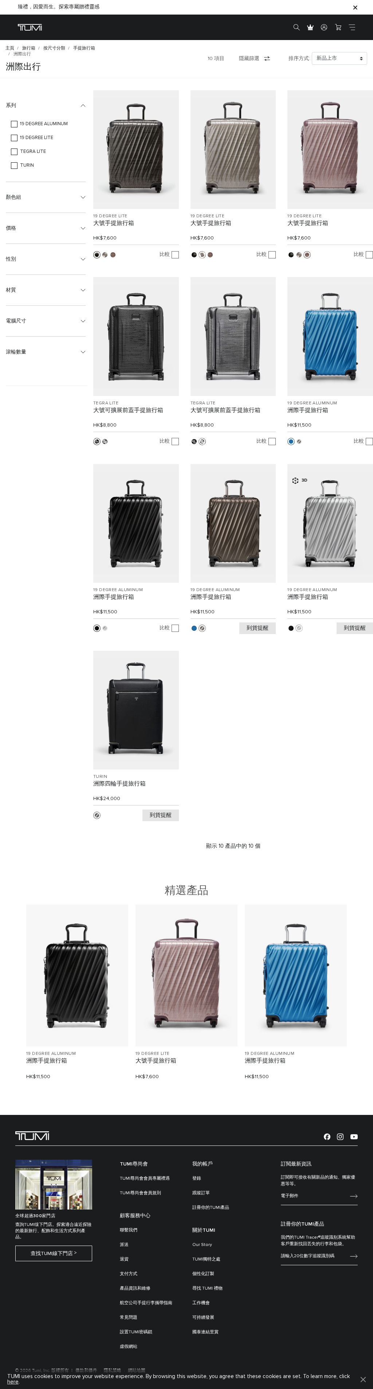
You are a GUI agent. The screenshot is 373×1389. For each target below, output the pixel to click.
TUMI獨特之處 (206, 1259)
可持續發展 (203, 1317)
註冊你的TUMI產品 (210, 1208)
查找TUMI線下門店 (52, 1253)
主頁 (9, 48)
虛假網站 (128, 1347)
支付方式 (128, 1274)
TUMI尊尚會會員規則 (140, 1193)
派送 (124, 1245)
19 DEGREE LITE (110, 216)
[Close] (355, 7)
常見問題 (128, 1317)
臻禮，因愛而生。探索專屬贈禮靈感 (58, 6)
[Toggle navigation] (352, 27)
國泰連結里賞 (205, 1332)
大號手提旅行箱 (113, 223)
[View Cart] (338, 27)
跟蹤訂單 (201, 1193)
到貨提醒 (257, 628)
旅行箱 (28, 48)
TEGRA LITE (105, 403)
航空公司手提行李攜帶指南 (146, 1303)
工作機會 (201, 1303)
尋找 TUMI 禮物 (207, 1288)
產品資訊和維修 (135, 1288)
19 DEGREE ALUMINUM (312, 403)
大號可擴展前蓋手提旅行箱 (128, 410)
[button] (46, 105)
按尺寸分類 (54, 48)
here (13, 1382)
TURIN (100, 777)
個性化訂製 (203, 1274)
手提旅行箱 (84, 48)
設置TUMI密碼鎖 (136, 1332)
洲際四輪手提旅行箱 (119, 784)
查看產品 (77, 1028)
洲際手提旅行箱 (307, 410)
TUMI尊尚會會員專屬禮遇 (145, 1178)
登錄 (196, 1178)
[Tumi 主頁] (30, 27)
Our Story (202, 1245)
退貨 (124, 1259)
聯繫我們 (128, 1230)
